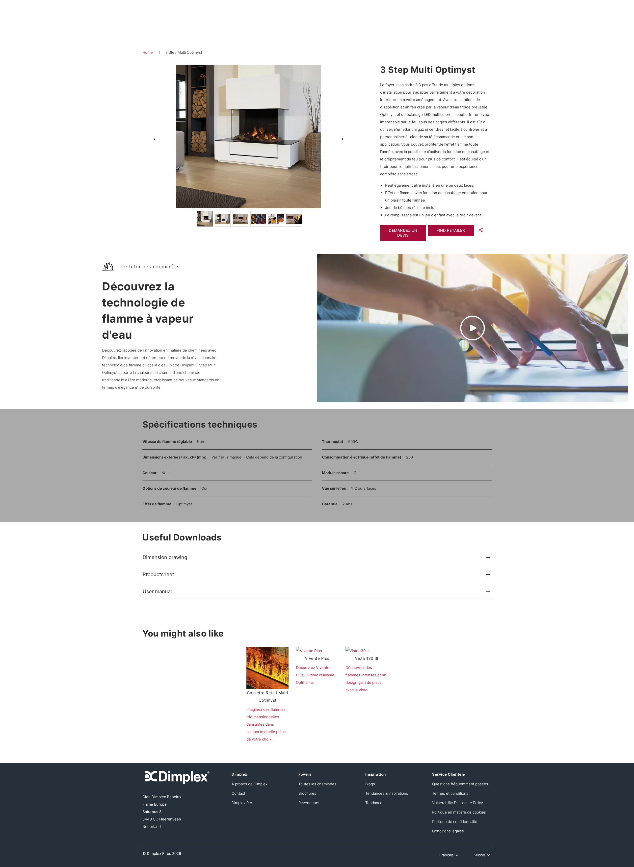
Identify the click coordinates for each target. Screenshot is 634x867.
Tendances (374, 802)
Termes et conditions (450, 793)
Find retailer (451, 230)
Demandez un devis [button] (403, 233)
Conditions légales (448, 831)
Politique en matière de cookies (459, 812)
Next (342, 139)
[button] (481, 230)
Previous (154, 139)
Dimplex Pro (242, 802)
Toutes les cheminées (317, 784)
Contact (238, 793)
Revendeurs (308, 802)
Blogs (370, 784)
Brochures (307, 793)
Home (147, 52)
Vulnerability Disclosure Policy (457, 802)
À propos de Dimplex (249, 784)
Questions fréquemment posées (460, 784)
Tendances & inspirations (386, 793)
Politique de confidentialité (454, 821)
